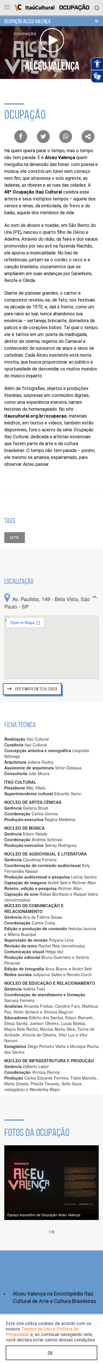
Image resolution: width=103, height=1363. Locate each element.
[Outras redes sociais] (88, 136)
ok (50, 1353)
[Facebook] (20, 136)
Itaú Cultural (34, 8)
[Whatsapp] (65, 136)
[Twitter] (43, 136)
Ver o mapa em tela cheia (36, 688)
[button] (33, 690)
